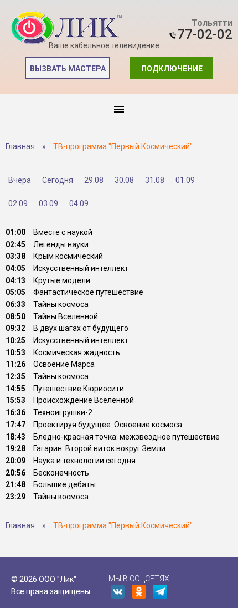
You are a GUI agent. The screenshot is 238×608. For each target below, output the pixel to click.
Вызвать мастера (68, 68)
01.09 (185, 180)
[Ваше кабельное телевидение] (66, 28)
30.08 (124, 180)
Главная (20, 146)
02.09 (18, 203)
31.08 (154, 180)
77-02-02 (204, 34)
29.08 (94, 180)
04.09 (79, 203)
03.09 (48, 203)
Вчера (19, 180)
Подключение (172, 68)
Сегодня (57, 180)
